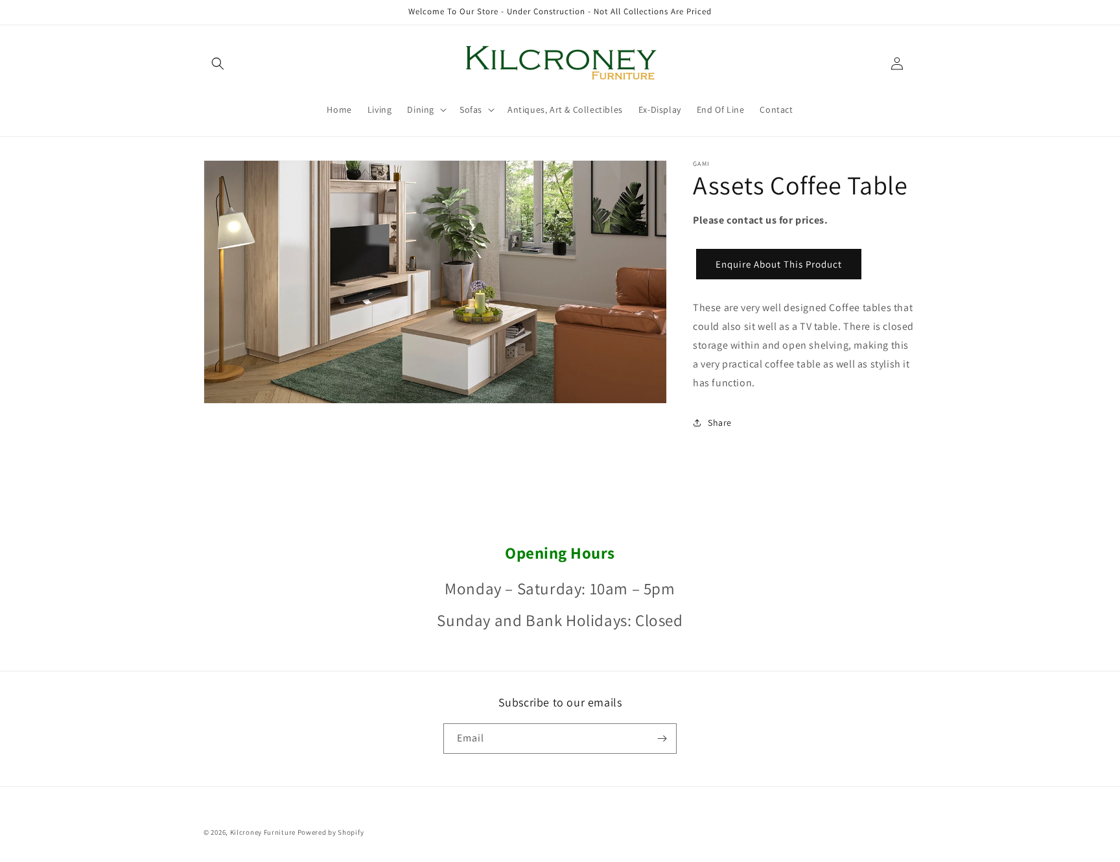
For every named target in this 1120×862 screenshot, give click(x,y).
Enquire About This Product (779, 264)
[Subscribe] (662, 738)
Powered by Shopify (331, 832)
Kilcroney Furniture (263, 832)
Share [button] (720, 422)
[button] (218, 63)
